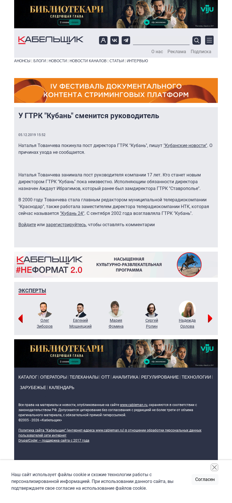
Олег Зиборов (45, 323)
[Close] (214, 467)
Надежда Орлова (187, 323)
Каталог (27, 377)
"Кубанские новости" (185, 145)
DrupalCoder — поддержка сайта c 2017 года (53, 440)
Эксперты (32, 290)
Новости (58, 61)
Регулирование (160, 377)
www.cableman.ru (133, 405)
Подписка (201, 51)
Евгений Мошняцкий (80, 323)
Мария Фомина (116, 323)
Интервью (137, 61)
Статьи (116, 61)
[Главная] (50, 40)
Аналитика (125, 377)
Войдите (27, 224)
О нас (157, 51)
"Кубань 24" (72, 213)
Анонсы (22, 61)
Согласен (205, 479)
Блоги (39, 61)
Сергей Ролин (151, 323)
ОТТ (105, 377)
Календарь (61, 387)
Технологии (196, 377)
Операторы (53, 377)
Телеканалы (84, 377)
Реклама (176, 51)
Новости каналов (88, 61)
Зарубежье (33, 387)
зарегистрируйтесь (66, 224)
